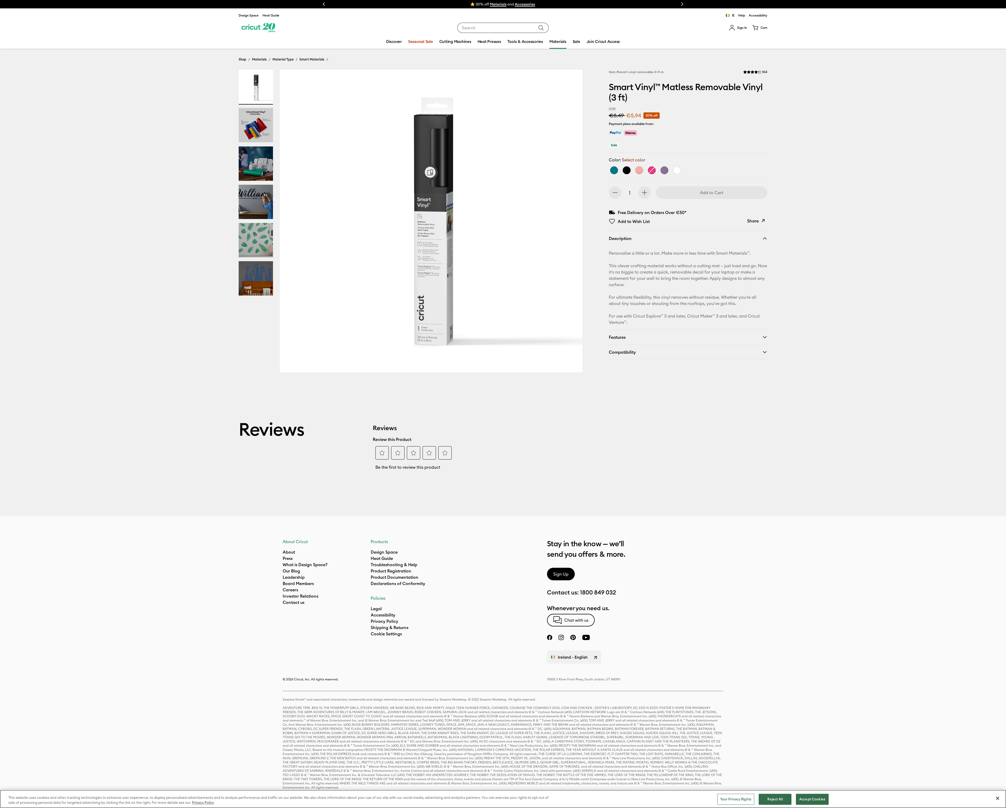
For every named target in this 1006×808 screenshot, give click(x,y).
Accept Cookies (812, 799)
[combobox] (503, 28)
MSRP (612, 109)
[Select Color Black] (626, 170)
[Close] (997, 798)
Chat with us (576, 620)
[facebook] (549, 637)
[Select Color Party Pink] (652, 170)
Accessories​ (525, 4)
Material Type (283, 59)
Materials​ (498, 4)
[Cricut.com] (258, 28)
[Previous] (291, 222)
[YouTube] (586, 637)
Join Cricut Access (603, 41)
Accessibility (758, 15)
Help (741, 15)
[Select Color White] (677, 170)
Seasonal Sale (420, 41)
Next (682, 4)
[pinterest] (573, 637)
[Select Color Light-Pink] (639, 170)
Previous (324, 4)
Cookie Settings (386, 633)
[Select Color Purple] (664, 170)
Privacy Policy (203, 802)
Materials (259, 59)
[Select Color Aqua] (614, 170)
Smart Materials (311, 59)
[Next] (571, 222)
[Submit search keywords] (541, 28)
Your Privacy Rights (735, 799)
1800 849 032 (598, 592)
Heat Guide (271, 15)
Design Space (249, 15)
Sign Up (560, 574)
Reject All (775, 799)
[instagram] (561, 637)
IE (733, 15)
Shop (242, 59)
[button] (738, 28)
